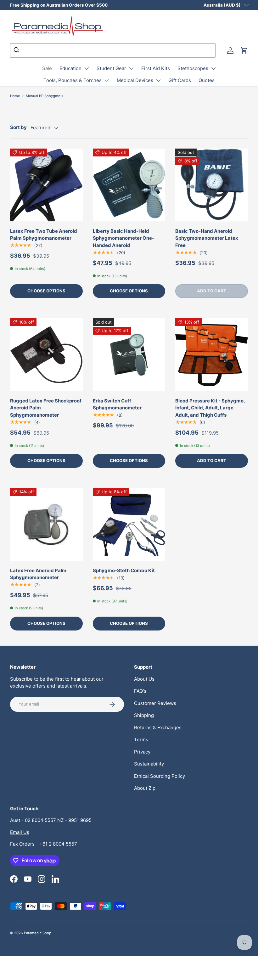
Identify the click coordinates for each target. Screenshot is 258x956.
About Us (144, 679)
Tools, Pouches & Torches (72, 80)
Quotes (207, 80)
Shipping (144, 715)
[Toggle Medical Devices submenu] (158, 80)
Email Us (19, 832)
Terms (141, 739)
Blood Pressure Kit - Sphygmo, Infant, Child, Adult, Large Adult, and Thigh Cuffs (210, 408)
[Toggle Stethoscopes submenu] (213, 68)
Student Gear (111, 68)
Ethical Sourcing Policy (159, 776)
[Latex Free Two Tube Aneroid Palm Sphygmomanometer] (46, 185)
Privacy (142, 752)
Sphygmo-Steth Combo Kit (124, 570)
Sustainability (149, 764)
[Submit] (17, 50)
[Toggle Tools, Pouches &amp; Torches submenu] (106, 80)
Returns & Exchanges (158, 727)
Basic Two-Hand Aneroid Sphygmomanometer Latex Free (206, 238)
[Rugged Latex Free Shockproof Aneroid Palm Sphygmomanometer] (46, 354)
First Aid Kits (155, 68)
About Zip (144, 788)
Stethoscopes (192, 68)
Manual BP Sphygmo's (44, 96)
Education (70, 68)
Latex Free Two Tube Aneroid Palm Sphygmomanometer (43, 234)
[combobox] (113, 50)
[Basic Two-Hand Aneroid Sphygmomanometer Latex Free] (211, 185)
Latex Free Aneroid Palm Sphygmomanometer (38, 574)
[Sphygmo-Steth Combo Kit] (129, 524)
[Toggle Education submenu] (86, 68)
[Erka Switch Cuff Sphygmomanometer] (129, 354)
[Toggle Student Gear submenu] (131, 68)
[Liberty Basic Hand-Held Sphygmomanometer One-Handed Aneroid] (129, 185)
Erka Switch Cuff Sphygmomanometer (117, 404)
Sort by (18, 127)
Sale (47, 68)
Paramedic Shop (37, 933)
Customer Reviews (155, 703)
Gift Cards (179, 80)
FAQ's (140, 691)
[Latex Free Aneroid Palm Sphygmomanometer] (46, 524)
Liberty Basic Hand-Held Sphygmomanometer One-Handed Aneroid (123, 238)
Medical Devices (135, 80)
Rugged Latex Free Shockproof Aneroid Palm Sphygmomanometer (45, 408)
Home (15, 96)
